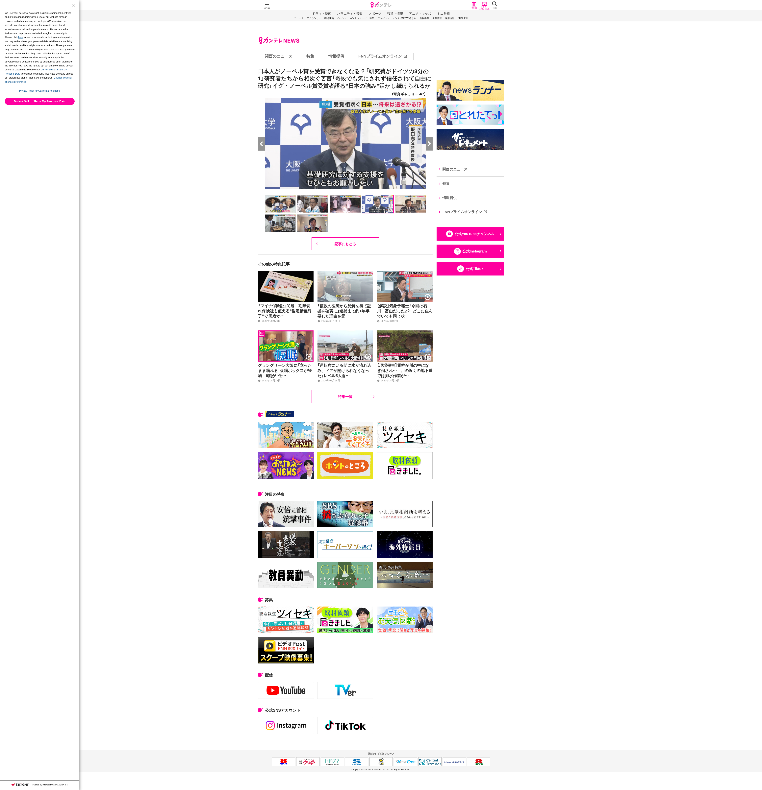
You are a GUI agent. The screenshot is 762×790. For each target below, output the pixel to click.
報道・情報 (395, 13)
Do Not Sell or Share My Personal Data (39, 101)
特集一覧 (345, 396)
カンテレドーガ (358, 18)
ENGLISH (463, 18)
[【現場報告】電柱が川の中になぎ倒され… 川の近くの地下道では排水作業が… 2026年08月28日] (405, 333)
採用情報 (449, 18)
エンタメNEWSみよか (404, 18)
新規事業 (424, 18)
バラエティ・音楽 (350, 13)
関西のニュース (278, 56)
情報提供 (336, 56)
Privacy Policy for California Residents (39, 90)
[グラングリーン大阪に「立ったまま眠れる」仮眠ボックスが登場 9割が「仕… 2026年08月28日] (286, 333)
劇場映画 (329, 18)
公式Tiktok (474, 269)
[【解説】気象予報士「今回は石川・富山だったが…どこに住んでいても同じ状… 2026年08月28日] (405, 273)
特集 (310, 56)
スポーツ (374, 13)
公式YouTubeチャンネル (475, 234)
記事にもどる (345, 243)
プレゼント (383, 18)
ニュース (299, 18)
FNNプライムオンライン (380, 56)
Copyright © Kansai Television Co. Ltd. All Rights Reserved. (381, 769)
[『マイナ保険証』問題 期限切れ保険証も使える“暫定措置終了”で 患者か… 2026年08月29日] (286, 273)
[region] (381, 56)
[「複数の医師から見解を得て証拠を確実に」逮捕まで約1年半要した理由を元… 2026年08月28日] (345, 273)
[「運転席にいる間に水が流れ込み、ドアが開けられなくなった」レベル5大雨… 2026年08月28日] (345, 333)
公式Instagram (475, 251)
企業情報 (437, 18)
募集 (371, 18)
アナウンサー (314, 18)
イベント (341, 18)
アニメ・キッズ (420, 13)
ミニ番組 (443, 13)
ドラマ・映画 (321, 13)
